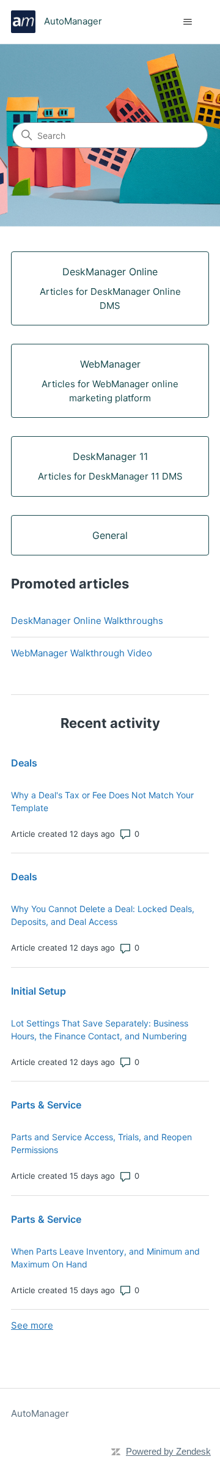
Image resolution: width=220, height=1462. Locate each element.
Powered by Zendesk (168, 1451)
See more (32, 1325)
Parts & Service (46, 1105)
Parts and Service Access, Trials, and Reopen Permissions (101, 1143)
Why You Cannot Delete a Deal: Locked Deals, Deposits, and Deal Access (102, 915)
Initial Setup (38, 991)
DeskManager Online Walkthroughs (87, 620)
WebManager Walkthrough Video (81, 653)
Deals (24, 763)
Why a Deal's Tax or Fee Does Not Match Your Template (102, 801)
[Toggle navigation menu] (187, 22)
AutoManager (40, 1413)
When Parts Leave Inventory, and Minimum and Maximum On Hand (105, 1257)
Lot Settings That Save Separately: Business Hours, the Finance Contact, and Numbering (99, 1029)
